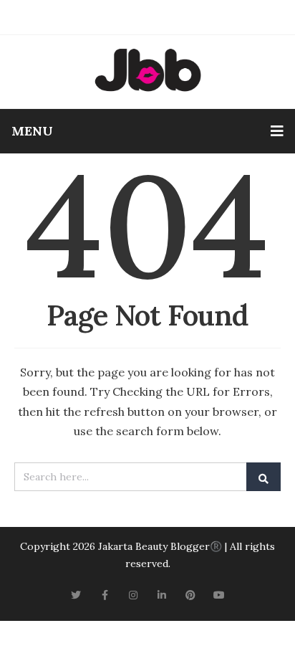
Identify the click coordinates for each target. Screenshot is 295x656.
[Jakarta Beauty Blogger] (147, 70)
